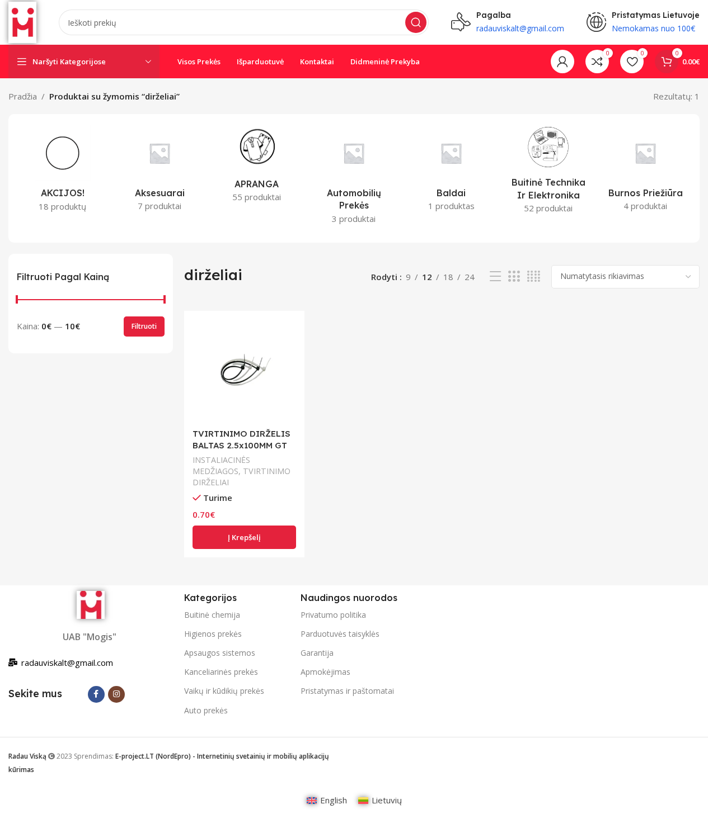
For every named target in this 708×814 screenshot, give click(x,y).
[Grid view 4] (533, 276)
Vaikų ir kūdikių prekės (224, 690)
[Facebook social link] (96, 694)
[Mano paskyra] (562, 61)
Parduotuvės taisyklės (340, 633)
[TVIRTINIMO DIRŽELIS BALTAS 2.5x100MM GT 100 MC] (244, 371)
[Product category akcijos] (63, 172)
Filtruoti (144, 326)
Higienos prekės (213, 633)
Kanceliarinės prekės (221, 671)
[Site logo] (22, 21)
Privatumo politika (333, 614)
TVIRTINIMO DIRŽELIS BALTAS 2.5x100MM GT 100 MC (241, 445)
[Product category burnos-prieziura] (645, 171)
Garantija (317, 652)
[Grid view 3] (513, 276)
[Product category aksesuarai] (160, 171)
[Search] (415, 22)
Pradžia (22, 96)
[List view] (495, 276)
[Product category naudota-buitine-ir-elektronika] (548, 172)
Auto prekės (206, 710)
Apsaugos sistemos (219, 652)
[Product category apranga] (257, 167)
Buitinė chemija (212, 614)
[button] (244, 537)
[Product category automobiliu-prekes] (354, 178)
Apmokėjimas (325, 671)
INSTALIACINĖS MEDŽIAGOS (221, 465)
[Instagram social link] (116, 694)
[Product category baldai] (451, 171)
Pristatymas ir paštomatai (347, 690)
